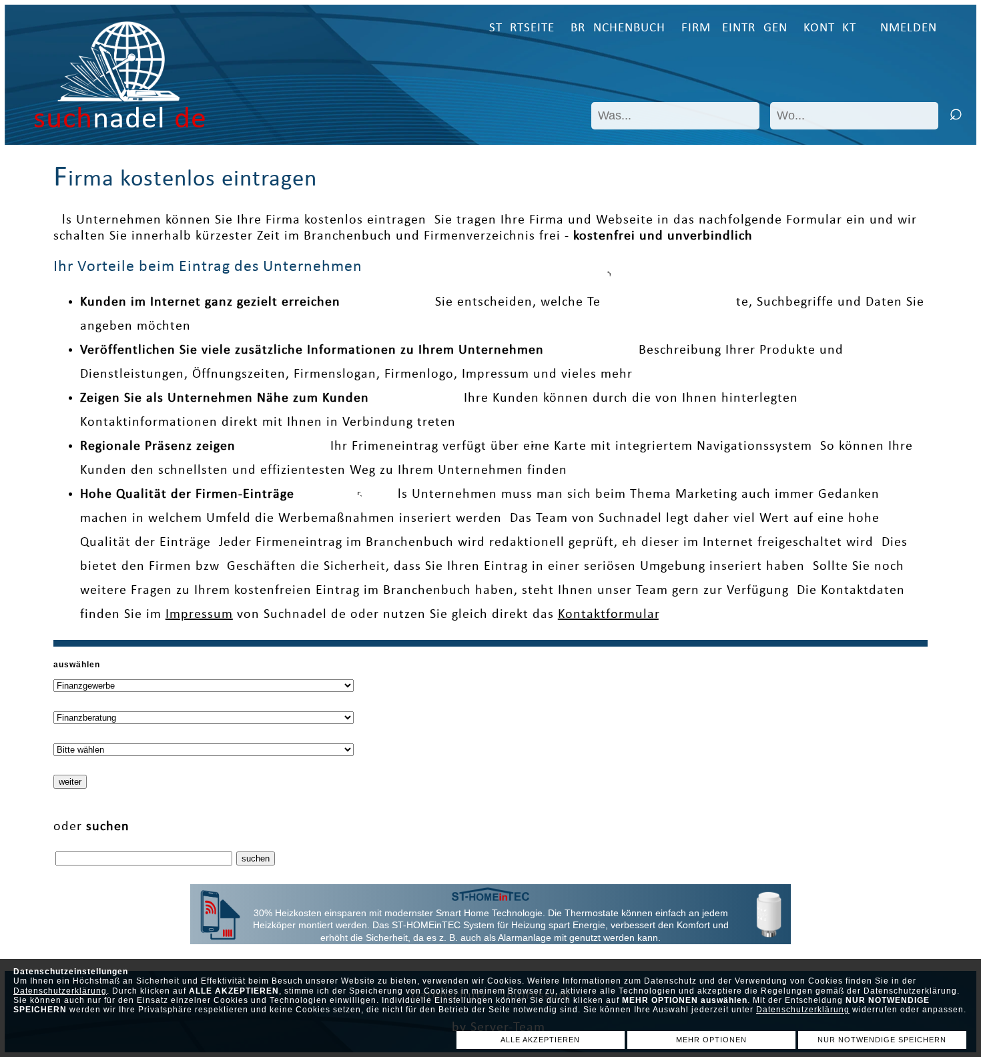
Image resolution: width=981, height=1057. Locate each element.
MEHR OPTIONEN (711, 1040)
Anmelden (904, 28)
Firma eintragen (734, 28)
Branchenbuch (618, 28)
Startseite (522, 28)
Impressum (199, 614)
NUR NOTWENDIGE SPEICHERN (882, 1040)
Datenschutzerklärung (60, 991)
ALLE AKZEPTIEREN (540, 1040)
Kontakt (829, 28)
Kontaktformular (608, 614)
